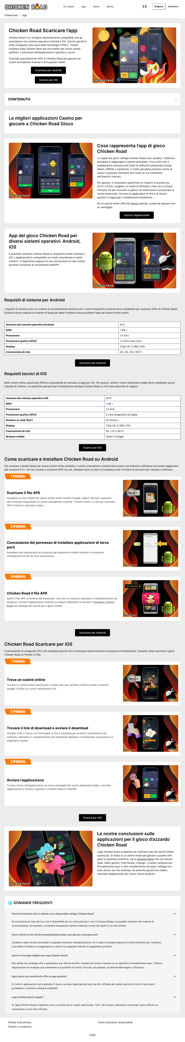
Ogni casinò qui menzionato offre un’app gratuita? (39, 976)
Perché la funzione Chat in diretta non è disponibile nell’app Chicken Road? (53, 913)
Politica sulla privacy (19, 1022)
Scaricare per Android (48, 70)
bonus (134, 203)
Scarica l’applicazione (136, 215)
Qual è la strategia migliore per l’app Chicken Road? (40, 955)
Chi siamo (68, 6)
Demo (96, 6)
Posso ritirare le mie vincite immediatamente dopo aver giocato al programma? (55, 934)
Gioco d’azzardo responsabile (115, 1022)
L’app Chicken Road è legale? (28, 997)
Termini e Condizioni (20, 1026)
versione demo (145, 859)
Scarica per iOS (48, 80)
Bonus (110, 6)
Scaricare (173, 6)
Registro (159, 6)
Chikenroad (11, 15)
